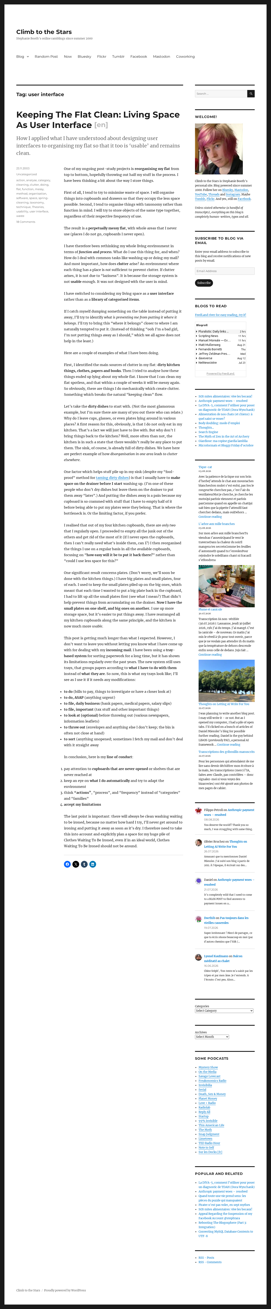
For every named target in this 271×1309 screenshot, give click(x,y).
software (22, 198)
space (33, 198)
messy (39, 189)
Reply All (204, 1112)
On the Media (207, 1072)
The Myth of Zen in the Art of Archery (224, 436)
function (28, 189)
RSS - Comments (210, 1262)
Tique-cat (205, 467)
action (20, 180)
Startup (204, 1116)
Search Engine (208, 432)
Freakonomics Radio (212, 1081)
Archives (201, 1032)
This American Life (211, 1125)
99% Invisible (208, 1121)
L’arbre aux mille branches (217, 524)
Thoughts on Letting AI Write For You (224, 704)
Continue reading (210, 517)
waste (20, 215)
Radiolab (204, 1107)
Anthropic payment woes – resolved (223, 401)
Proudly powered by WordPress (65, 1290)
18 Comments (25, 221)
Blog (20, 57)
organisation (37, 193)
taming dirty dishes (112, 478)
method (22, 193)
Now (68, 57)
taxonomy (37, 202)
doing (44, 184)
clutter (34, 184)
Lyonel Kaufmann (216, 956)
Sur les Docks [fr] (210, 1152)
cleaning (22, 184)
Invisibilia (205, 1085)
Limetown (205, 1139)
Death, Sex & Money (212, 1094)
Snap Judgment (209, 1134)
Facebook (138, 57)
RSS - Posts (206, 1258)
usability (22, 211)
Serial (202, 1090)
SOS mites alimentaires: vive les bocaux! (225, 396)
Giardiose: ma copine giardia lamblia (223, 441)
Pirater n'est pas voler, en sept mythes (224, 1205)
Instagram (233, 194)
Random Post (46, 57)
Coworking (185, 57)
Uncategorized (26, 174)
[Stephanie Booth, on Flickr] (224, 148)
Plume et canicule (210, 609)
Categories (202, 1006)
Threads (214, 194)
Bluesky (84, 57)
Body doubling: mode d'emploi (219, 423)
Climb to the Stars (44, 31)
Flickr (101, 57)
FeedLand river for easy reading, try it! (220, 315)
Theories (38, 207)
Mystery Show (208, 1067)
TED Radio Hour (209, 1143)
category (44, 180)
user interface (38, 211)
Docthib (209, 918)
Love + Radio (207, 1103)
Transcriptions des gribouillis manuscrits (227, 752)
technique (23, 207)
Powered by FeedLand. (221, 373)
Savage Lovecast (209, 1076)
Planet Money (208, 1098)
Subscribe (204, 283)
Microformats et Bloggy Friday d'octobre (226, 445)
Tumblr (118, 57)
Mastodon (161, 57)
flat (18, 189)
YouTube (201, 194)
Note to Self (206, 1147)
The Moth (205, 1130)
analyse (31, 180)
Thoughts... (206, 427)
